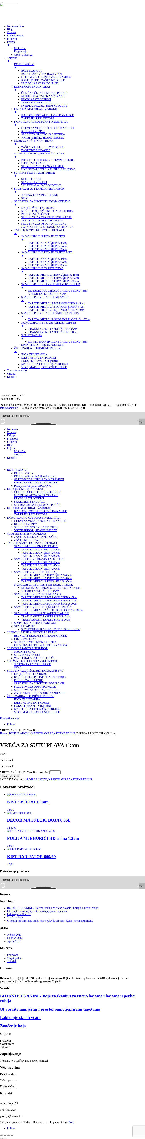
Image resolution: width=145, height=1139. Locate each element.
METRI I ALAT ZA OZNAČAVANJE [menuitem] (43, 96)
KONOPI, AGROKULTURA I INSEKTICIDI (33, 517)
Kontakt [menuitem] (11, 376)
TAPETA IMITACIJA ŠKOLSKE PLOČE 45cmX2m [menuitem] (59, 319)
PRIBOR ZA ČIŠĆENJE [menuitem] (35, 214)
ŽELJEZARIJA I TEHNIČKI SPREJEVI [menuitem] (37, 350)
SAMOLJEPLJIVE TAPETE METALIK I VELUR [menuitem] (50, 286)
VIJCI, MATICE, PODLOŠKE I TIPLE (37, 712)
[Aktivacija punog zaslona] (5, 1135)
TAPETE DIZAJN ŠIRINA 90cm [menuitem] (47, 249)
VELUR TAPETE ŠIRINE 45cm (40, 590)
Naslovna (12, 429)
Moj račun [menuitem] (20, 48)
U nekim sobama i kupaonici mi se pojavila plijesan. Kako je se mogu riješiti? (50, 920)
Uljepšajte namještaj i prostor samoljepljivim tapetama (37, 911)
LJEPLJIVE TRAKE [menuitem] (33, 163)
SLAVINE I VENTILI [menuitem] (34, 182)
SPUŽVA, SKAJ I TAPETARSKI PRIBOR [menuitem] (39, 190)
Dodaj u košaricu (10, 776)
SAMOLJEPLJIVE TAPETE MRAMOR (37, 594)
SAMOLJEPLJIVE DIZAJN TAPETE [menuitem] (43, 238)
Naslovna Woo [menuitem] (15, 25)
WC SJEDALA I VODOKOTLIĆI (34, 657)
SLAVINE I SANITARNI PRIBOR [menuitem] (34, 174)
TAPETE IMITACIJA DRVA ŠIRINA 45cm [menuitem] (53, 274)
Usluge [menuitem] (11, 373)
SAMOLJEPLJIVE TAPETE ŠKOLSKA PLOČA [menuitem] (50, 314)
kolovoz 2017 (14, 937)
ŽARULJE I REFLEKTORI (30, 514)
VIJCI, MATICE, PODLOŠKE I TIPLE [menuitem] (44, 367)
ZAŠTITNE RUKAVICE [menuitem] (35, 150)
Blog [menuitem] (10, 29)
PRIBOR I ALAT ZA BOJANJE (32, 485)
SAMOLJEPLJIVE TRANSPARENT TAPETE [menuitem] (48, 324)
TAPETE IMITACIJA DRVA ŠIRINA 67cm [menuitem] (53, 277)
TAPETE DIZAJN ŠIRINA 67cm (40, 552)
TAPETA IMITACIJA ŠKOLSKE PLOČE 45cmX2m (52, 610)
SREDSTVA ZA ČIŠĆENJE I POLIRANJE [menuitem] (46, 217)
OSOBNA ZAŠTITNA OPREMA (26, 533)
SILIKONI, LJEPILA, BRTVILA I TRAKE (32, 632)
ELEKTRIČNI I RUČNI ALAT (25, 488)
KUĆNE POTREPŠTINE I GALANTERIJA (40, 677)
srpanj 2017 (13, 941)
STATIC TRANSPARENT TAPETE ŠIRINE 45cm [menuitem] (57, 341)
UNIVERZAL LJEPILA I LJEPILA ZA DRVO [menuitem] (48, 169)
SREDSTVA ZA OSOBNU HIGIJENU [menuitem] (44, 223)
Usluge (11, 435)
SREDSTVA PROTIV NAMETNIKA (36, 527)
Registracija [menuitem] (20, 51)
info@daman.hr (9, 389)
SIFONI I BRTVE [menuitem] (31, 179)
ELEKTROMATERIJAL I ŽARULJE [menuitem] (36, 110)
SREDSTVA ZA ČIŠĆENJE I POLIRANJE (39, 683)
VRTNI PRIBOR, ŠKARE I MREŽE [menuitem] (42, 137)
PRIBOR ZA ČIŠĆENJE (28, 680)
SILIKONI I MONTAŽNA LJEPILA (35, 641)
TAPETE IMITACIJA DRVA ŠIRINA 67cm (46, 578)
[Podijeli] (8, 1135)
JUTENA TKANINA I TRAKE (32, 664)
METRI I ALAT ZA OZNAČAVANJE (36, 495)
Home (3, 733)
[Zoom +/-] (1, 1135)
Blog (10, 444)
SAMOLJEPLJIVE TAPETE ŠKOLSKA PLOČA (43, 606)
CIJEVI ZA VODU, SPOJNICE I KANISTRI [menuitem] (47, 128)
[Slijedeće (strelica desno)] (5, 1138)
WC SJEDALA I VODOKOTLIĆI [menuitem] (41, 185)
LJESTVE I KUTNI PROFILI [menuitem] (38, 357)
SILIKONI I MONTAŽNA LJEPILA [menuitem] (42, 166)
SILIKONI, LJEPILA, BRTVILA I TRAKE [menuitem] (39, 155)
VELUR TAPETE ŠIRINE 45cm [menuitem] (47, 293)
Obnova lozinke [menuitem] (23, 54)
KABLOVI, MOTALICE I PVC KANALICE (40, 511)
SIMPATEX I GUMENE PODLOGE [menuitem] (42, 344)
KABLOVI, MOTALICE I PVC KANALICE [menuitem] (47, 115)
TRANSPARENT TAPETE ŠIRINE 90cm (45, 619)
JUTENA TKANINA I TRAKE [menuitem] (39, 194)
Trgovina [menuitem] (12, 59)
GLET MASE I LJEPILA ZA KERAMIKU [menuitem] (46, 76)
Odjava (18, 454)
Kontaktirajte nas (9, 718)
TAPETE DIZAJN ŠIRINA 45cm (40, 549)
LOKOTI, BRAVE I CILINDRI (32, 705)
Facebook (6, 392)
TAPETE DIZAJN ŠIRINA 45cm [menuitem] (47, 242)
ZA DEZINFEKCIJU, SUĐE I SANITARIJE (40, 692)
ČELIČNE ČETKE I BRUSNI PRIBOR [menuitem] (44, 92)
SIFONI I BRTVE (24, 651)
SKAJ (17, 667)
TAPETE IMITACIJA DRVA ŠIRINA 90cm (46, 581)
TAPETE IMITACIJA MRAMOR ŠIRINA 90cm (49, 603)
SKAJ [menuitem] (24, 198)
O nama (11, 432)
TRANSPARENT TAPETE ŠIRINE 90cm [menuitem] (52, 332)
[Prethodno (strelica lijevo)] (1, 1138)
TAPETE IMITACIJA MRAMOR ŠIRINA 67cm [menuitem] (56, 306)
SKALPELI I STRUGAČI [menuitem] (36, 102)
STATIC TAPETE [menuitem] (31, 337)
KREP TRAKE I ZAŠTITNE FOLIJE (36, 482)
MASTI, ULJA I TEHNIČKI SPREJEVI (37, 708)
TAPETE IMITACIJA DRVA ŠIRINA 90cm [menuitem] (53, 281)
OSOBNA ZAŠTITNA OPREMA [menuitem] (33, 142)
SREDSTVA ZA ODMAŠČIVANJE (35, 686)
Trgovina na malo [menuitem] (17, 370)
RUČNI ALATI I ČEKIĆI (29, 498)
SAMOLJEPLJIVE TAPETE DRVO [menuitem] (42, 270)
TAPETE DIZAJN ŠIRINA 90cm (40, 555)
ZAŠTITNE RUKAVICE (28, 539)
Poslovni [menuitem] (12, 38)
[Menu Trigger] (1, 2)
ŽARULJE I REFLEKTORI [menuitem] (37, 118)
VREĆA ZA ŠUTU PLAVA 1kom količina (24, 772)
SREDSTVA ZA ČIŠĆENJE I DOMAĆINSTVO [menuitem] (42, 203)
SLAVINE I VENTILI (27, 654)
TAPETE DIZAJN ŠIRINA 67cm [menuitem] (47, 246)
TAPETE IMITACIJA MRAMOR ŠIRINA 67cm (49, 600)
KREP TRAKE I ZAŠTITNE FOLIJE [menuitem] (43, 80)
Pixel (71, 1122)
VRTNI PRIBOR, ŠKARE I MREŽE (35, 530)
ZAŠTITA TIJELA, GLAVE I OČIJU (35, 536)
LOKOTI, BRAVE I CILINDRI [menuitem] (39, 360)
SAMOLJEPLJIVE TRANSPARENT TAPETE (41, 613)
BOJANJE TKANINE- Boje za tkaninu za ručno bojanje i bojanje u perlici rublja (52, 907)
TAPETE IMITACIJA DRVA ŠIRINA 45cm (46, 574)
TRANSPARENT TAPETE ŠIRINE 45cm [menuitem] (52, 328)
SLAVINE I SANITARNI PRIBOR (27, 648)
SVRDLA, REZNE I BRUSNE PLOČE (37, 504)
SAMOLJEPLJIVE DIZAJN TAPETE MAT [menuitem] (46, 254)
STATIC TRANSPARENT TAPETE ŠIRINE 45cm (50, 629)
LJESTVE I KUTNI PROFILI (31, 702)
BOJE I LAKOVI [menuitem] (24, 66)
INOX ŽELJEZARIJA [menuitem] (34, 354)
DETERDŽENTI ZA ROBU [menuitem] (37, 207)
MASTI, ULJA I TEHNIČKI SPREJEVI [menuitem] (44, 363)
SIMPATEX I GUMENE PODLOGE (35, 622)
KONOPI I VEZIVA (26, 523)
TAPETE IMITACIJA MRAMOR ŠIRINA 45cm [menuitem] (56, 303)
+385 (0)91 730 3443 (12, 385)
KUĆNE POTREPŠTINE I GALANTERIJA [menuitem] (47, 210)
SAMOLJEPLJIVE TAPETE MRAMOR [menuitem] (44, 299)
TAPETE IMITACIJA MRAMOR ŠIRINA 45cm (49, 597)
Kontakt (11, 457)
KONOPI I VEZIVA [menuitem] (33, 131)
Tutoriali (11, 961)
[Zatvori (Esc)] (12, 1135)
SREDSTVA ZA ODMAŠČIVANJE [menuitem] (42, 220)
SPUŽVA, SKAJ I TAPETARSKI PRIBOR (32, 661)
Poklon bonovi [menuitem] (15, 35)
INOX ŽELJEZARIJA (27, 699)
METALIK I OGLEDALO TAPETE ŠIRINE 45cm (50, 587)
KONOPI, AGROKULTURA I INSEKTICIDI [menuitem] (41, 123)
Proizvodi (12, 438)
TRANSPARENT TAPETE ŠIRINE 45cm (45, 616)
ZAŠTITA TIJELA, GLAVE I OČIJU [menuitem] (42, 147)
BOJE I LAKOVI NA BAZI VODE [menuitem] (42, 73)
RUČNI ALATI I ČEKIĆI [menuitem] (36, 99)
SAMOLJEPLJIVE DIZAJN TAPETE (36, 546)
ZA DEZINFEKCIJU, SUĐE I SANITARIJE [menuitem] (47, 226)
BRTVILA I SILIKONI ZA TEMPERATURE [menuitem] (47, 159)
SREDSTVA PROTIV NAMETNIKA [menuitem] (43, 134)
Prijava (11, 448)
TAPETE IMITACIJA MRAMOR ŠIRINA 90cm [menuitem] (56, 309)
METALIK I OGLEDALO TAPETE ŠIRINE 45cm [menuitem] (57, 290)
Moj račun (20, 451)
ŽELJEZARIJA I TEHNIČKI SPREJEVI (30, 696)
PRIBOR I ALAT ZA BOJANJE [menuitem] (40, 83)
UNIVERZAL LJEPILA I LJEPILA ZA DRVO (41, 645)
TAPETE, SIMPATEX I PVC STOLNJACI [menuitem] (39, 232)
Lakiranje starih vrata (19, 914)
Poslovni (12, 441)
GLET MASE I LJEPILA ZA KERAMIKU (39, 479)
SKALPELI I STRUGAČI (29, 501)
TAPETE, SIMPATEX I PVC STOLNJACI (32, 543)
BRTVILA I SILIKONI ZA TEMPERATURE (40, 635)
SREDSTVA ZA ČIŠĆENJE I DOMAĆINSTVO (35, 670)
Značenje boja (15, 917)
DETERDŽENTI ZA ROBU (30, 673)
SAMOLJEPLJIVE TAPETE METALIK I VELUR (43, 584)
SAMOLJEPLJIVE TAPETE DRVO (35, 571)
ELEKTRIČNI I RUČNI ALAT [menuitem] (32, 88)
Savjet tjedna (14, 958)
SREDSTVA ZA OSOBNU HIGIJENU (37, 689)
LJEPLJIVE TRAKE (26, 638)
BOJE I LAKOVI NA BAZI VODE (35, 476)
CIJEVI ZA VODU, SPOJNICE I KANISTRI (40, 520)
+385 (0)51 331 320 (12, 382)
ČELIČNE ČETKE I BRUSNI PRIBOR (37, 492)
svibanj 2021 (14, 934)
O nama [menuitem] (11, 32)
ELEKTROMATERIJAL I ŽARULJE (29, 508)
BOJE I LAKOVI (17, 469)
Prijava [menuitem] (11, 43)
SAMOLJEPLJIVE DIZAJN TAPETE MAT (39, 559)
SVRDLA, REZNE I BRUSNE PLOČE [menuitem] (44, 105)
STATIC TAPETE (24, 626)
